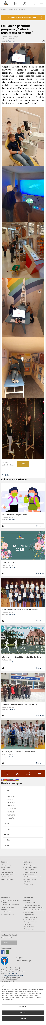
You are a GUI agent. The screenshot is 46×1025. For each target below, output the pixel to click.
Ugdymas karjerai (29, 874)
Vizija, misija (6, 867)
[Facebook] (2, 952)
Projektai (4, 909)
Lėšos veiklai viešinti (8, 907)
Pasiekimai (5, 877)
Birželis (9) (11, 803)
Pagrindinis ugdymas (30, 867)
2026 (8, 791)
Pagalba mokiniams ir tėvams (33, 877)
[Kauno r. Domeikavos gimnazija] (5, 3)
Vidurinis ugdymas (29, 870)
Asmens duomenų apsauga (32, 905)
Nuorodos (27, 900)
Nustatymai (23, 1007)
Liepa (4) (10, 800)
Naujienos (12, 9)
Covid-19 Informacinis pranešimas (14, 515)
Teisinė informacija (29, 926)
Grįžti (7, 475)
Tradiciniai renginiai (8, 879)
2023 (8, 835)
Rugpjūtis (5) (11, 797)
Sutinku (23, 1018)
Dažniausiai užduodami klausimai (34, 910)
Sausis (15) (10, 818)
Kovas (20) (10, 812)
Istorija (4, 870)
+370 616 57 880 (12, 974)
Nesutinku (23, 1013)
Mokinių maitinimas (30, 879)
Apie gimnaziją (6, 865)
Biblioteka (27, 881)
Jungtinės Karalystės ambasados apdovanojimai (19, 704)
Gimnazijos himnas (8, 874)
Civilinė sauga (28, 924)
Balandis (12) (11, 809)
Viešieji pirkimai (6, 912)
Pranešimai (21, 9)
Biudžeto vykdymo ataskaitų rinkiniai (10, 901)
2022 (8, 840)
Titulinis (3, 9)
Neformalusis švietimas (31, 872)
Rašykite (5, 942)
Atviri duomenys (29, 929)
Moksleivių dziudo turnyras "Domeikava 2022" (18, 752)
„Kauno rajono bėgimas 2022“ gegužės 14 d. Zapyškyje (21, 657)
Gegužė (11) (11, 806)
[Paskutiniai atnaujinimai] (24, 3)
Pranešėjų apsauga (29, 912)
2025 (8, 824)
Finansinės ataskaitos (8, 914)
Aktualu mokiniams (30, 919)
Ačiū (22, 464)
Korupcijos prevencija (30, 922)
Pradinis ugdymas (29, 865)
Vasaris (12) (11, 815)
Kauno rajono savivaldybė (24, 961)
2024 (8, 829)
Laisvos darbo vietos (30, 903)
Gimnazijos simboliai (8, 872)
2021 (8, 845)
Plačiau (38, 526)
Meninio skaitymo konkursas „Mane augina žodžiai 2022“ (22, 609)
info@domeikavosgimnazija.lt (13, 976)
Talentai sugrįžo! (8, 562)
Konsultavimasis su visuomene (33, 907)
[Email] (7, 952)
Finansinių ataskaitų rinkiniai (10, 905)
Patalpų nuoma (28, 884)
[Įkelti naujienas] (16, 3)
